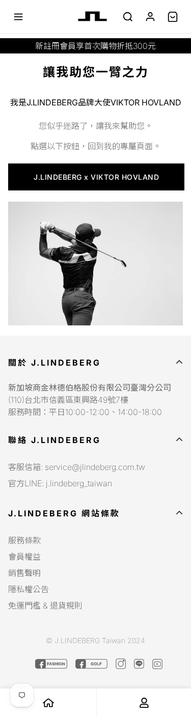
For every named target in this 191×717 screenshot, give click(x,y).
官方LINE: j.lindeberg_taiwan (60, 483)
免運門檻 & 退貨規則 (45, 605)
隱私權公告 (28, 589)
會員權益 (24, 556)
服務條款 (24, 540)
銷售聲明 (24, 573)
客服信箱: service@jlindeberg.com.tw (76, 467)
